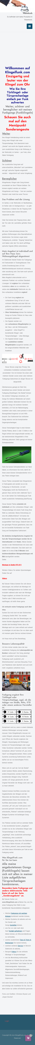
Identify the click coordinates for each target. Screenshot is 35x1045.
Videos (4, 578)
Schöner (7, 160)
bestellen (13, 925)
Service (20, 946)
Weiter (6, 133)
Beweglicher (9, 179)
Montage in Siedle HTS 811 (12, 565)
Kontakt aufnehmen (15, 931)
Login (7, 1021)
